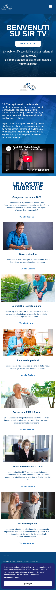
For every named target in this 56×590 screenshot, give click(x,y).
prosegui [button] (28, 583)
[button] (51, 7)
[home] (6, 7)
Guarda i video (28, 44)
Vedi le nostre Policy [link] (12, 577)
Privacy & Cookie (14, 556)
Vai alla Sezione (26, 217)
